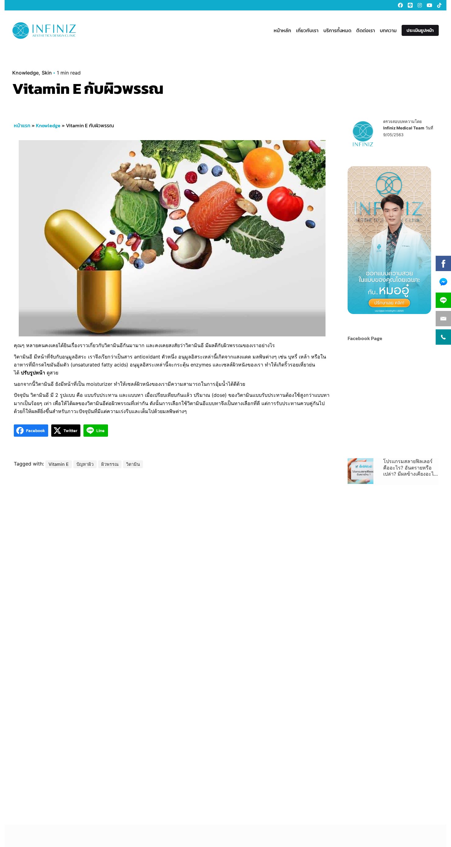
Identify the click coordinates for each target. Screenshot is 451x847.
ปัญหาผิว (85, 464)
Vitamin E (58, 464)
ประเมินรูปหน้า (420, 30)
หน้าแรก (22, 125)
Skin (47, 73)
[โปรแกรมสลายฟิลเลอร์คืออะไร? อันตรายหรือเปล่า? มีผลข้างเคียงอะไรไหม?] (360, 471)
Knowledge (25, 73)
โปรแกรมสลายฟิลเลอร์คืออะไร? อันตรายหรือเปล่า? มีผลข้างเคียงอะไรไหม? (410, 467)
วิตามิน (133, 464)
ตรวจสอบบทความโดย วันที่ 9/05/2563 (408, 128)
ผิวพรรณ (109, 464)
